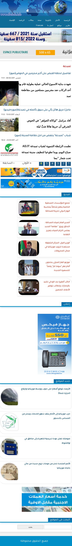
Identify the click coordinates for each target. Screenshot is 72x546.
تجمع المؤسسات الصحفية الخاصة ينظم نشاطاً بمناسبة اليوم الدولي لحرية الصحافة (57, 207)
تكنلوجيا (48, 20)
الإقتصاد (12, 20)
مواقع (59, 25)
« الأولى (26, 163)
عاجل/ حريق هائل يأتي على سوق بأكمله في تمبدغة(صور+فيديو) (37, 110)
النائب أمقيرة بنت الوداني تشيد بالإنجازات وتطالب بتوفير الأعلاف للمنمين (57, 286)
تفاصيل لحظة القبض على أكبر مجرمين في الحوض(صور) (40, 73)
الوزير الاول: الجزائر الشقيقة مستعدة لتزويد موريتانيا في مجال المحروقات (57, 247)
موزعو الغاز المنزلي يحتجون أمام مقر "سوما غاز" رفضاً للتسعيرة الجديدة (58, 267)
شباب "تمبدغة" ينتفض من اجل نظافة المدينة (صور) (43, 135)
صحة (39, 20)
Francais (39, 25)
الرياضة (21, 20)
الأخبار (57, 20)
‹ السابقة (8, 163)
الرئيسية (67, 20)
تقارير (68, 25)
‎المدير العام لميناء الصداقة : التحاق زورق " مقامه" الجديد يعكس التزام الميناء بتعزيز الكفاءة (57, 229)
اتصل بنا (50, 25)
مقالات (31, 20)
